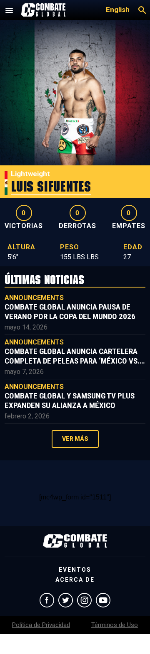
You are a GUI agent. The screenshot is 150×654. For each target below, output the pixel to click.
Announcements (34, 298)
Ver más (75, 438)
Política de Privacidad (41, 625)
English (118, 9)
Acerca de (75, 579)
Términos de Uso (114, 625)
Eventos (75, 569)
